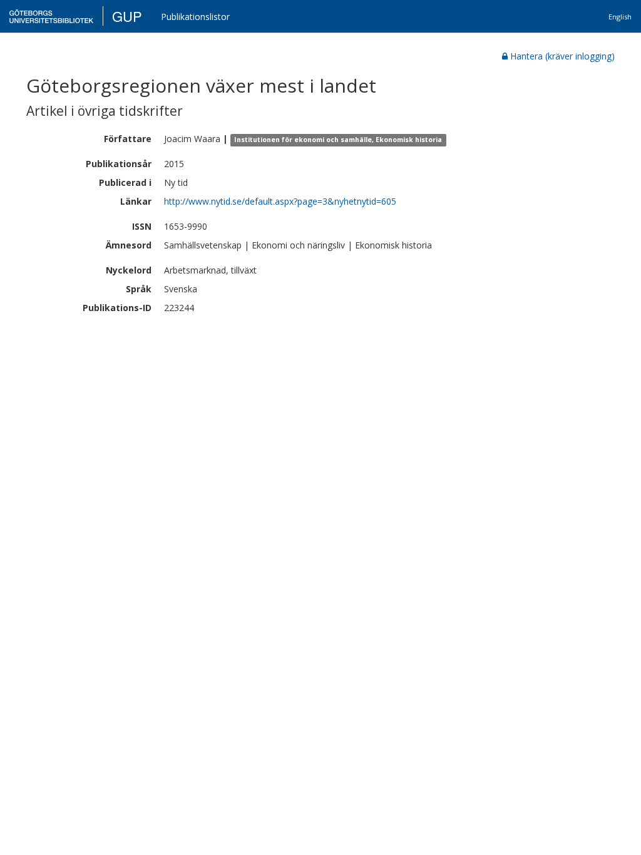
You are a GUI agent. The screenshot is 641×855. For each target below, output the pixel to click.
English (620, 16)
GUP (127, 16)
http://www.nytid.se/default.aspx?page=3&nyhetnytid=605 (280, 201)
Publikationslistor (195, 17)
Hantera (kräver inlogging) (562, 56)
